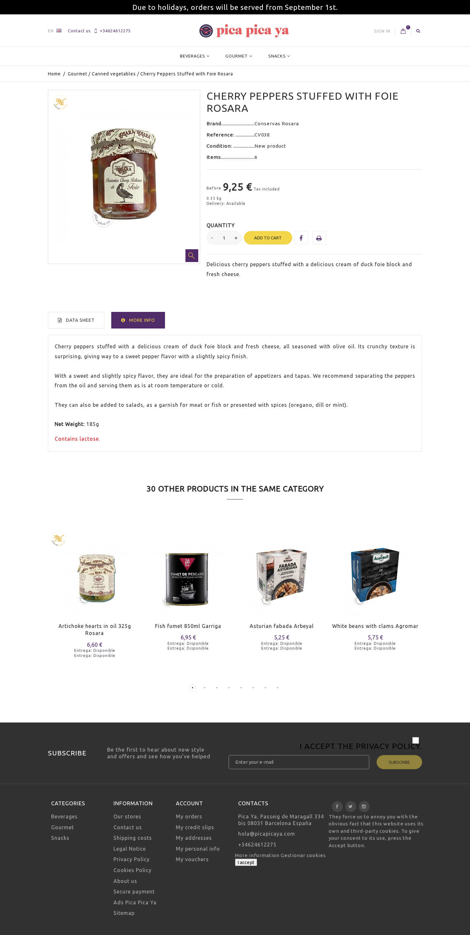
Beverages (192, 56)
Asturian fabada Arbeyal (282, 626)
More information (258, 855)
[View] (113, 585)
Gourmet (236, 56)
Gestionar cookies (303, 855)
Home (54, 73)
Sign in (382, 31)
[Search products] (418, 30)
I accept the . (361, 747)
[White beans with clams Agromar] (375, 573)
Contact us (79, 30)
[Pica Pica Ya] (244, 31)
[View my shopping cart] (403, 31)
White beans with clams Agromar (375, 626)
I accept (246, 862)
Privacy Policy (388, 746)
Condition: (220, 146)
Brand (214, 123)
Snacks (277, 56)
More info (142, 320)
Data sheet (80, 320)
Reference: (221, 134)
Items (214, 157)
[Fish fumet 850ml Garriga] (188, 573)
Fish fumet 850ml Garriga (188, 626)
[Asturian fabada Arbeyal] (281, 573)
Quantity (221, 225)
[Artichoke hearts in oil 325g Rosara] (94, 573)
